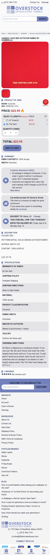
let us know (21, 209)
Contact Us (34, 2)
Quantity (11, 129)
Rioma (4, 456)
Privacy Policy (7, 443)
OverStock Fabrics (9, 471)
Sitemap (45, 2)
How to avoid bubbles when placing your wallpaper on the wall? (24, 486)
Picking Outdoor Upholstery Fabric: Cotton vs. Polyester (20, 507)
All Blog (4, 517)
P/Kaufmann (6, 464)
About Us (5, 420)
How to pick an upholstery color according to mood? (23, 502)
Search (42, 19)
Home (4, 398)
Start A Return (7, 406)
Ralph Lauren (6, 452)
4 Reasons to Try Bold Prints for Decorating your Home (22, 493)
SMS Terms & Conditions (12, 439)
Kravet (4, 468)
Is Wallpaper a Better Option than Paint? (18, 498)
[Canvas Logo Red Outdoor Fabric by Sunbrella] (25, 65)
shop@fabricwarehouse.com (26, 536)
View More (15, 190)
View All (4, 475)
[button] (5, 93)
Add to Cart (12, 148)
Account (5, 402)
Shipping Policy (7, 431)
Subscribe (41, 387)
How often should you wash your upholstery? (20, 513)
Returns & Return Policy (11, 435)
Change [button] (36, 216)
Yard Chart (5, 427)
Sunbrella (11, 104)
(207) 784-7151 (10, 2)
